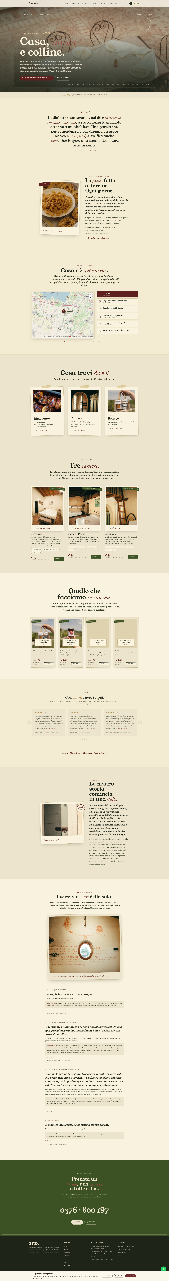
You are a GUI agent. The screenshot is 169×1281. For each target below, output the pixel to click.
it (130, 3)
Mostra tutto (40, 731)
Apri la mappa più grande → (73, 342)
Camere (84, 3)
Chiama (78, 1226)
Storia (110, 3)
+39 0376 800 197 (124, 1253)
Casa (66, 3)
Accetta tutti (130, 1276)
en (134, 3)
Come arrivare (122, 1260)
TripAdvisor (75, 757)
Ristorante (75, 3)
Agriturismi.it (100, 757)
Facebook (87, 757)
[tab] (80, 743)
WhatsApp (92, 1226)
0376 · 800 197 (84, 1214)
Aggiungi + (48, 663)
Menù (66, 1250)
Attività (102, 3)
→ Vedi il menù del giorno (97, 238)
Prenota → (59, 558)
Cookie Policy (39, 1278)
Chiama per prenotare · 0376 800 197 (38, 78)
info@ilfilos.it (122, 1257)
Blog (65, 1266)
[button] (117, 294)
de (138, 3)
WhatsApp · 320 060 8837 (126, 1250)
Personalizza (107, 1276)
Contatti (119, 3)
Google (65, 757)
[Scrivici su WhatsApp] (163, 1269)
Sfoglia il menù (63, 78)
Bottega (93, 3)
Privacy (47, 1278)
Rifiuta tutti (119, 1276)
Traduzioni (50, 1014)
